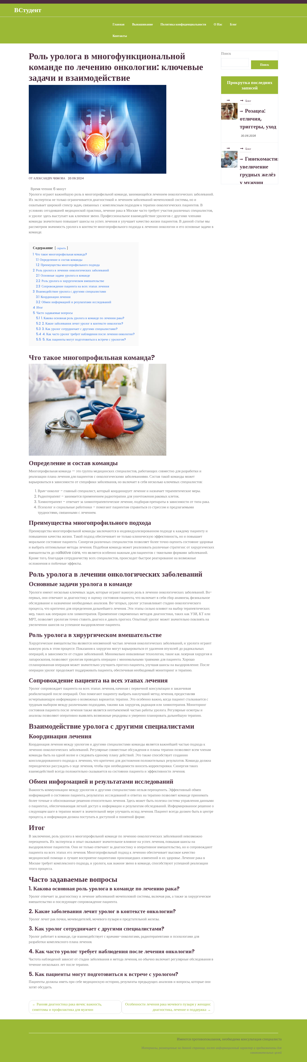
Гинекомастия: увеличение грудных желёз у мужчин (261, 169)
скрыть (61, 248)
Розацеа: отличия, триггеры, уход (258, 118)
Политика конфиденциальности (183, 24)
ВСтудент (27, 10)
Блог (233, 24)
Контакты (120, 36)
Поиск (226, 53)
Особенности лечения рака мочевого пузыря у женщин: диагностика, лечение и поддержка (168, 1007)
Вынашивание (142, 24)
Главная (119, 24)
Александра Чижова (49, 178)
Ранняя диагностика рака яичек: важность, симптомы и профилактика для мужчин (67, 1007)
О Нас (218, 24)
